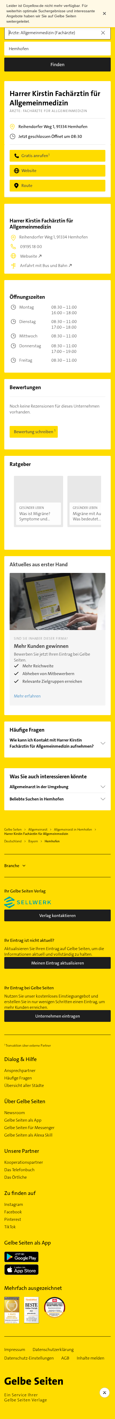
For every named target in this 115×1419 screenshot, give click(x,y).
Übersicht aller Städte (24, 1085)
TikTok (10, 1227)
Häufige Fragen (18, 1078)
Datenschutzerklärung (53, 1349)
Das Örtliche (15, 1177)
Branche (11, 865)
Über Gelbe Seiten (24, 1101)
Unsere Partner (21, 1150)
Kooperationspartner (23, 1162)
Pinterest (12, 1219)
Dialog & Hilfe (20, 1059)
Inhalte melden (90, 1358)
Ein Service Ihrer (25, 1397)
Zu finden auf (20, 1193)
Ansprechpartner (20, 1070)
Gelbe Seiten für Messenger (29, 1127)
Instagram (13, 1204)
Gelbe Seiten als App (22, 1120)
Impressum (14, 1349)
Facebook (13, 1212)
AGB (65, 1358)
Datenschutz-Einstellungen (29, 1358)
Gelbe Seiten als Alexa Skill (28, 1135)
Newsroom (14, 1112)
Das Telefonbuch (19, 1170)
